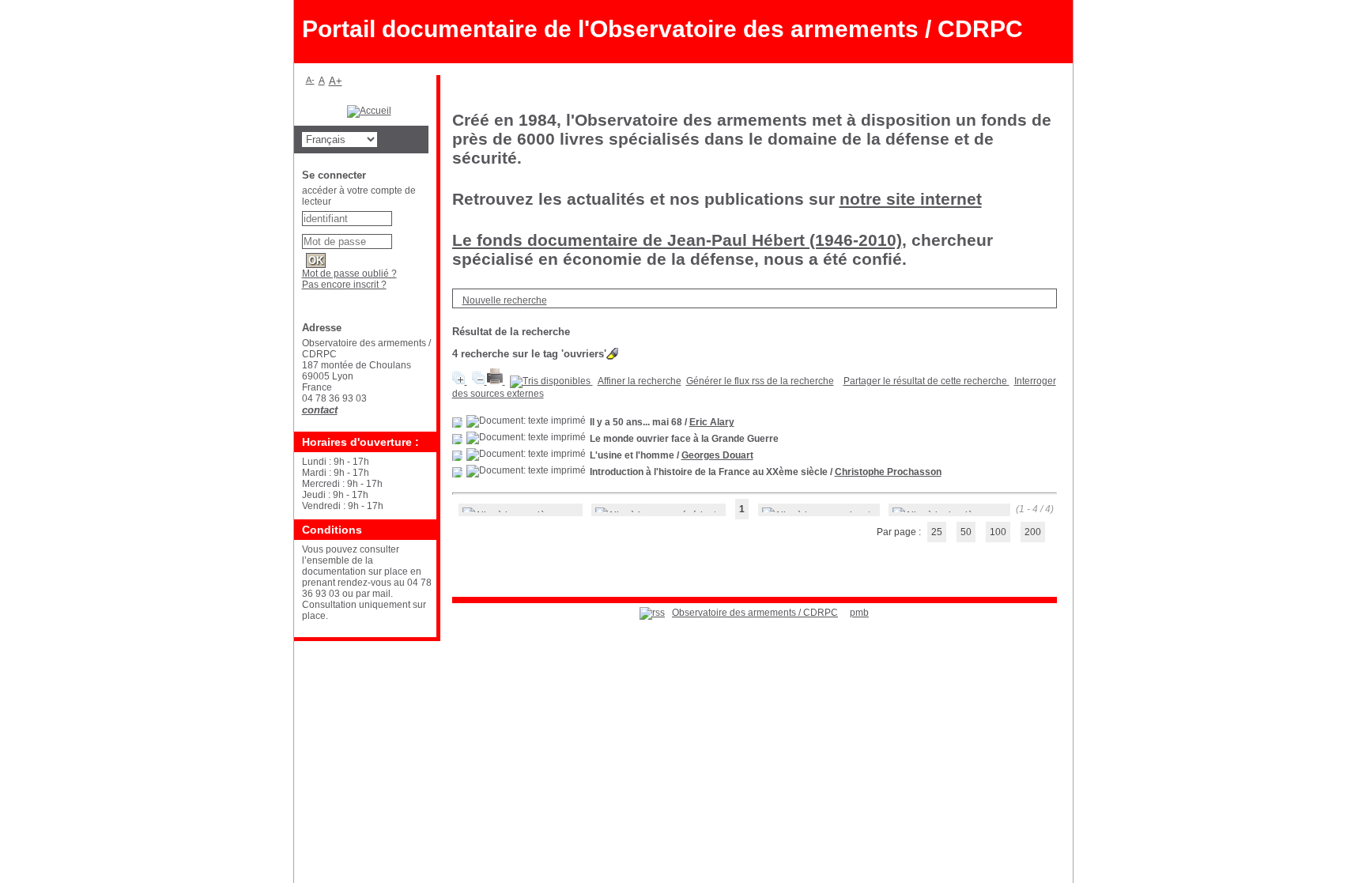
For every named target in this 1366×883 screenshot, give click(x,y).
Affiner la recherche (639, 381)
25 (936, 532)
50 (966, 532)
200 (1032, 532)
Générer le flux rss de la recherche (760, 381)
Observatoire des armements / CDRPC (755, 612)
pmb (859, 612)
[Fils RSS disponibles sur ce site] (652, 612)
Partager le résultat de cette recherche (926, 381)
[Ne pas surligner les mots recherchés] (612, 354)
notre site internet (911, 199)
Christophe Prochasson (888, 471)
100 (998, 532)
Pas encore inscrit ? (344, 284)
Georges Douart (717, 455)
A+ (335, 81)
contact (320, 410)
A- (310, 80)
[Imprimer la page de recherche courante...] (496, 381)
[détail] (457, 422)
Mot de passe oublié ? (349, 273)
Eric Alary (711, 422)
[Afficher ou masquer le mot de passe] (399, 238)
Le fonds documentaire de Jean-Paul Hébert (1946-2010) (677, 240)
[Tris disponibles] (551, 381)
